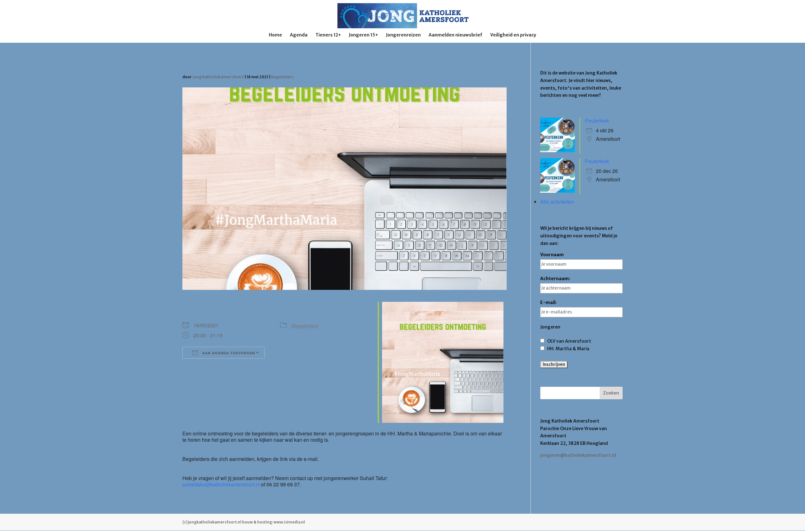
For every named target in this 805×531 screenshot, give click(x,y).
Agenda (299, 35)
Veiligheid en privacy (513, 35)
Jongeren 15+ (363, 35)
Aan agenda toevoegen (228, 353)
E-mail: (548, 302)
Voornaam (552, 254)
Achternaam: (555, 278)
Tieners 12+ (328, 35)
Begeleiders (282, 77)
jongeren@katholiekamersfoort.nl (578, 455)
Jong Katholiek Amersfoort (218, 77)
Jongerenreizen (403, 35)
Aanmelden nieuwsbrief (455, 35)
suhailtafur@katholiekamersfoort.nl (221, 484)
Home (275, 35)
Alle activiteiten (557, 201)
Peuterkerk (597, 120)
